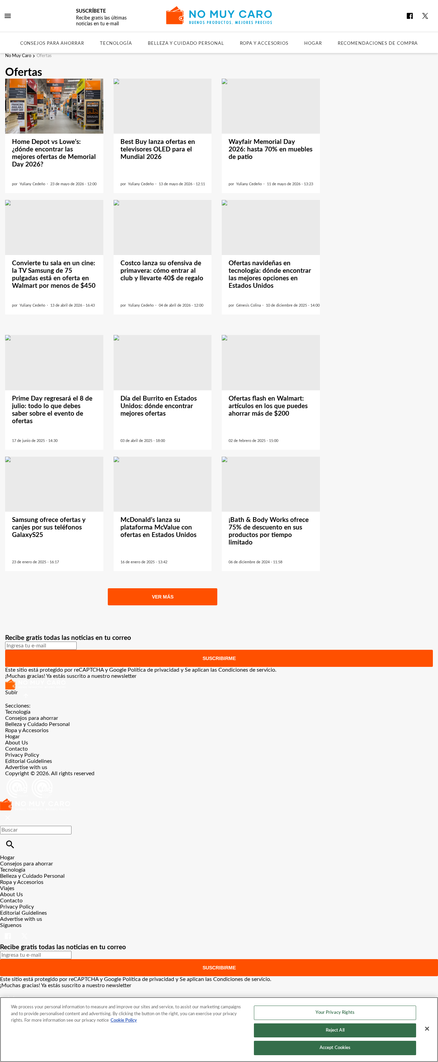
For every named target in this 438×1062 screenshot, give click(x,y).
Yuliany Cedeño (32, 184)
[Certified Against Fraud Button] (29, 779)
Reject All (335, 1030)
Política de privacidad (153, 670)
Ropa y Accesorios (264, 43)
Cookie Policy (124, 1020)
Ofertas (44, 56)
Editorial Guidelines (28, 761)
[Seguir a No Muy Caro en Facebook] (409, 16)
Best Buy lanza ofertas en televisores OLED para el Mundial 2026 (157, 149)
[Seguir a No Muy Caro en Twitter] (425, 16)
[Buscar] (10, 844)
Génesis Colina (248, 305)
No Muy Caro (18, 56)
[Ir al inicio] (219, 684)
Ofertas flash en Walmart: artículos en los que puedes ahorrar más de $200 (268, 406)
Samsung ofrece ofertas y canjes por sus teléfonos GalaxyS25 (49, 527)
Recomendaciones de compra (378, 43)
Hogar (313, 43)
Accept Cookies (335, 1048)
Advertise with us (26, 767)
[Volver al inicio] (35, 801)
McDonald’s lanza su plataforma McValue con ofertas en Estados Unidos (158, 527)
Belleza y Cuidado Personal (186, 43)
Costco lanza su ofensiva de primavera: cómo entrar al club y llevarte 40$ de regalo (161, 271)
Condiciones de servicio (246, 670)
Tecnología (116, 43)
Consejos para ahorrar (52, 43)
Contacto (16, 749)
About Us (16, 742)
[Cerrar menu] (7, 818)
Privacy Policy (22, 755)
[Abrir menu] (7, 16)
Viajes (7, 888)
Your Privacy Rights (334, 1012)
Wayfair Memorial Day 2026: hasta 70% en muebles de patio (270, 149)
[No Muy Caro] (219, 15)
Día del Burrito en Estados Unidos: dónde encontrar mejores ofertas (158, 406)
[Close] (427, 1028)
